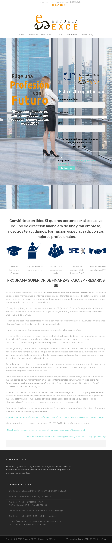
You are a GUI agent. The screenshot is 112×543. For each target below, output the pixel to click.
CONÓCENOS (33, 34)
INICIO (21, 34)
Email (61, 123)
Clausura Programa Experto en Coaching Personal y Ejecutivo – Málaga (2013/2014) (65, 436)
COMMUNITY (72, 34)
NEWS (61, 34)
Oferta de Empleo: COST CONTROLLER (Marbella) (33, 516)
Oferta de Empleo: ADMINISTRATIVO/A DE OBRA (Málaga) (37, 491)
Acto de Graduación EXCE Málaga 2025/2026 (30, 496)
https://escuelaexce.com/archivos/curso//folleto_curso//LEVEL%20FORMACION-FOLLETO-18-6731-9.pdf (55, 417)
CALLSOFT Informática (95, 539)
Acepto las (77, 162)
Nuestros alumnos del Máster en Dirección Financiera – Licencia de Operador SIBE (46, 430)
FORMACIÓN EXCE (48, 34)
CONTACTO (85, 34)
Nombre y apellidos (68, 99)
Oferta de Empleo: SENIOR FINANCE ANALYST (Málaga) (36, 510)
